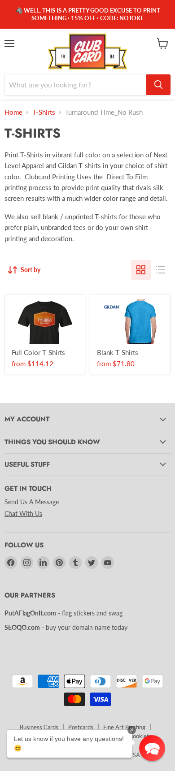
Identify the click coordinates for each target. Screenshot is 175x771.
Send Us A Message (31, 502)
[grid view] (141, 270)
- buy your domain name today (65, 627)
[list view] (161, 270)
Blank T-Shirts (117, 352)
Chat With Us (23, 513)
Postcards (80, 727)
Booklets (140, 736)
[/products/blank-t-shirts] (130, 321)
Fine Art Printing (124, 727)
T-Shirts (43, 112)
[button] (152, 748)
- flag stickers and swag (63, 613)
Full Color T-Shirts (38, 352)
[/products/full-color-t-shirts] (45, 321)
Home (13, 112)
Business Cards (39, 727)
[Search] (158, 84)
